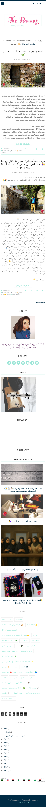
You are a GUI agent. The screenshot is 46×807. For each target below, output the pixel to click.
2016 (6, 770)
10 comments (6, 290)
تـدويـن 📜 (5, 667)
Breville (19, 619)
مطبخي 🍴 (6, 693)
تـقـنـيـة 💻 (24, 667)
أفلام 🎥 (20, 646)
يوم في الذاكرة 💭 (8, 698)
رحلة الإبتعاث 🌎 (31, 672)
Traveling (24, 640)
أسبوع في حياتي (7, 646)
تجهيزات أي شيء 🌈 (9, 656)
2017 (6, 767)
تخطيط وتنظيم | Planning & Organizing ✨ (17, 662)
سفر (31, 677)
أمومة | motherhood (10, 651)
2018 (6, 763)
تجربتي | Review (26, 651)
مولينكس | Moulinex (33, 693)
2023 (6, 746)
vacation (9, 294)
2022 (6, 749)
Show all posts (28, 44)
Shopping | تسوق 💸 (9, 640)
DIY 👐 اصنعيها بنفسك (9, 630)
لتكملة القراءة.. (23, 143)
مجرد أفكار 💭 (33, 688)
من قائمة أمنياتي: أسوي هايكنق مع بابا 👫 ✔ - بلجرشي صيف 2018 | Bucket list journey (23, 164)
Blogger (34, 800)
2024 (6, 742)
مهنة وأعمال (18, 693)
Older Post (40, 302)
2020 (6, 756)
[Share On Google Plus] (37, 149)
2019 (6, 760)
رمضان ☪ (13, 677)
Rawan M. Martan (23, 802)
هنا (8, 180)
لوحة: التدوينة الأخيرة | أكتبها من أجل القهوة (23, 569)
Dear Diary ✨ (32, 625)
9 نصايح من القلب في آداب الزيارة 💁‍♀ (23, 521)
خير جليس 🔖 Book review (12, 672)
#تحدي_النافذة (7, 619)
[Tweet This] (25, 149)
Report (35, 635)
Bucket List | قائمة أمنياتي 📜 (10, 150)
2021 (6, 753)
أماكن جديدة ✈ (16, 294)
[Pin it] (42, 149)
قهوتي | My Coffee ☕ (22, 683)
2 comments (6, 148)
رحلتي (4, 677)
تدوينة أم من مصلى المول (15, 735)
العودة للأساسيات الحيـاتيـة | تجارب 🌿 (22, 53)
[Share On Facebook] (31, 149)
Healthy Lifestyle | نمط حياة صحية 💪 (15, 635)
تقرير (15, 667)
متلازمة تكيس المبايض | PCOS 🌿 (13, 688)
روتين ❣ (24, 677)
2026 (6, 728)
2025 (6, 739)
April (8, 732)
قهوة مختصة (6, 683)
